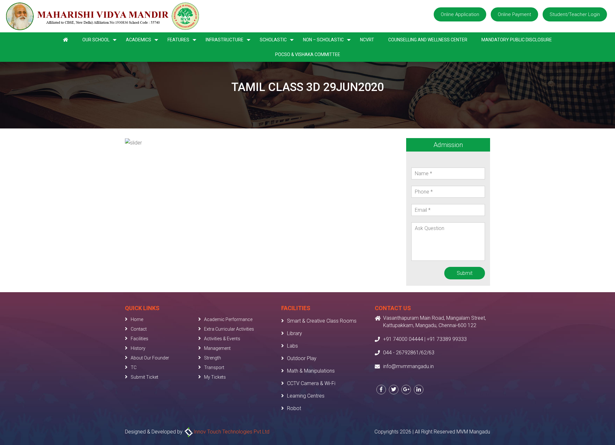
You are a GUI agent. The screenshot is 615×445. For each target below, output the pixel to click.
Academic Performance (228, 319)
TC (133, 367)
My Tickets (215, 377)
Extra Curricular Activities (229, 329)
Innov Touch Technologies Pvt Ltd (231, 432)
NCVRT (367, 39)
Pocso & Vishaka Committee (307, 54)
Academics (138, 39)
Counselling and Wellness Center (427, 39)
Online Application (460, 14)
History (138, 348)
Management (217, 348)
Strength (212, 357)
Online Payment (514, 14)
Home (137, 319)
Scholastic (273, 39)
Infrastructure (224, 39)
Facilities (139, 338)
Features (178, 39)
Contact (139, 329)
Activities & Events (222, 338)
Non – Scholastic (323, 39)
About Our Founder (150, 357)
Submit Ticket (144, 377)
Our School (96, 39)
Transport (214, 367)
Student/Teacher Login (575, 14)
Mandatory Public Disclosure (516, 39)
